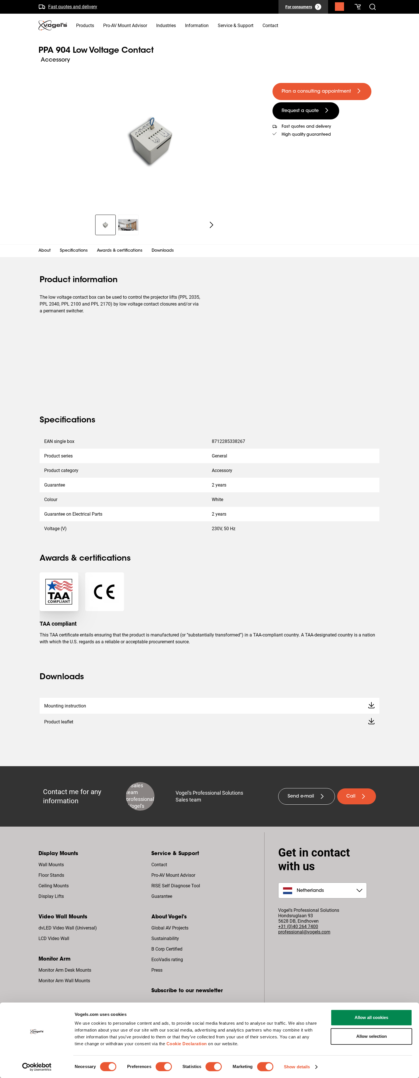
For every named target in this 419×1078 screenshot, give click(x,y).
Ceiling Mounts (53, 885)
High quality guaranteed (306, 135)
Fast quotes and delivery (72, 6)
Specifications (74, 251)
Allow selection (371, 1036)
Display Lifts (51, 896)
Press (156, 970)
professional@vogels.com (304, 932)
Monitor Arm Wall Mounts (64, 980)
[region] (150, 141)
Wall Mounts (51, 864)
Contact (159, 864)
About (44, 251)
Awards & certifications (120, 251)
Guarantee (161, 896)
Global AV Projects (169, 928)
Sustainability (165, 938)
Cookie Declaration (186, 1043)
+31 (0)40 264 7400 (298, 926)
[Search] (339, 8)
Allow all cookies (371, 1017)
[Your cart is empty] (358, 7)
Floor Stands (51, 875)
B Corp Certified (166, 949)
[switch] (164, 1066)
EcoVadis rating (167, 959)
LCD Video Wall (53, 938)
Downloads (163, 251)
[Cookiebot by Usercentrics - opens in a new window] (37, 1067)
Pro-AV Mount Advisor (173, 875)
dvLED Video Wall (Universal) (67, 928)
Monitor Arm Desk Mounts (64, 970)
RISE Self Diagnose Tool (175, 885)
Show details (297, 1066)
